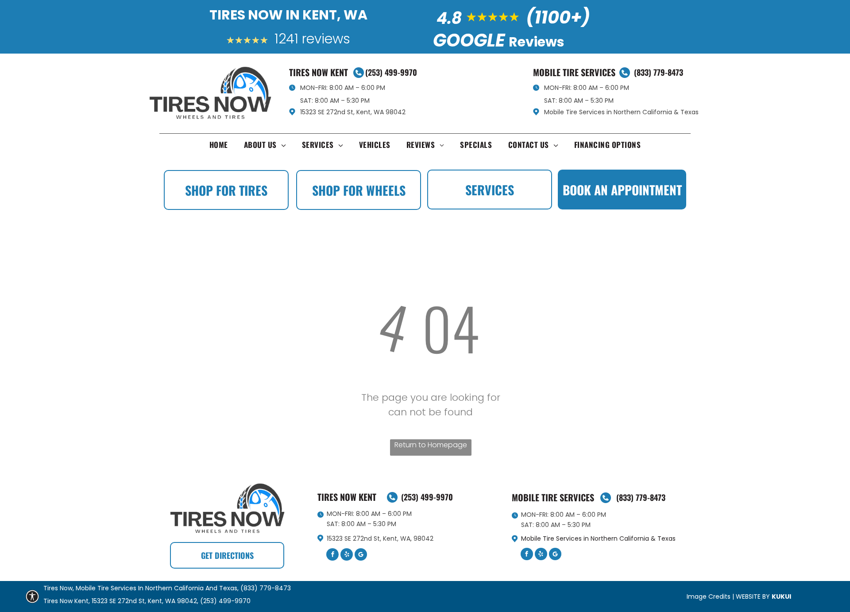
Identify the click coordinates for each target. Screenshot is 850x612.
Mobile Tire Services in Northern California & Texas (621, 112)
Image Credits (708, 596)
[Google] (361, 555)
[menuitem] (218, 147)
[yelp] (346, 555)
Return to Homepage (430, 445)
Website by (753, 596)
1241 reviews (312, 38)
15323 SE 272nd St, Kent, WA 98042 (353, 112)
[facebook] (332, 555)
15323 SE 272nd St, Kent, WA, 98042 (380, 538)
